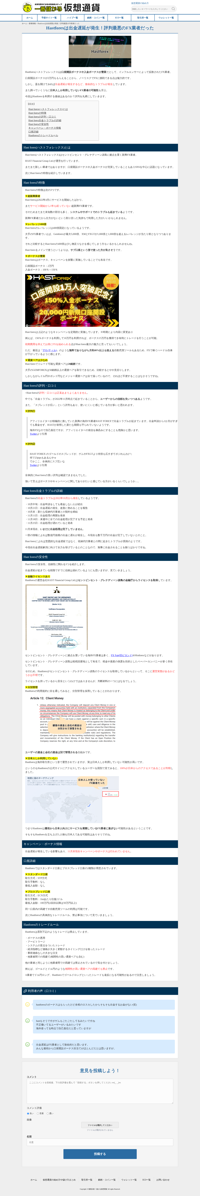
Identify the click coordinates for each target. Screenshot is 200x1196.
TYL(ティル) (50, 350)
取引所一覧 (86, 1180)
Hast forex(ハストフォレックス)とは (48, 109)
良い (32, 1113)
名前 (29, 1136)
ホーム (33, 1180)
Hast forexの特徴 (37, 113)
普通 (42, 1113)
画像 (29, 1119)
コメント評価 (34, 1108)
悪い (51, 1113)
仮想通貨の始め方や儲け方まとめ (59, 1180)
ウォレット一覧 (129, 1180)
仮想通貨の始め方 (140, 3)
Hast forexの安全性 (38, 124)
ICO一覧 (146, 1180)
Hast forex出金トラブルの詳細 (44, 120)
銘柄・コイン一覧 (107, 1180)
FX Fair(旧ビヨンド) (122, 655)
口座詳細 (33, 131)
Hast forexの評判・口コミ (42, 116)
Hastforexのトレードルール (43, 135)
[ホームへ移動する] (61, 10)
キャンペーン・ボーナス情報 (44, 128)
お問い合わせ (163, 1180)
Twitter (33, 434)
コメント (32, 1077)
